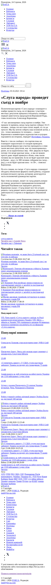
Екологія (10, 540)
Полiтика (5, 91)
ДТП (34, 476)
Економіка (11, 523)
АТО (3, 474)
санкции (12, 481)
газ (30, 481)
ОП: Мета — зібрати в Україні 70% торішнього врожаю (22, 321)
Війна (9, 528)
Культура (10, 30)
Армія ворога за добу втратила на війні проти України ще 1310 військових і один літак (25, 466)
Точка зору (11, 14)
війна (34, 479)
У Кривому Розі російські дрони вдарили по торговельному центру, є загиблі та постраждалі (22, 291)
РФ (12, 474)
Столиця (10, 21)
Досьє (9, 547)
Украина (25, 476)
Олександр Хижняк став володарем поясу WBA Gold (25, 425)
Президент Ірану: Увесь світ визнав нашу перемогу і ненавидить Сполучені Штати (24, 437)
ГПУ (25, 479)
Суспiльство (11, 28)
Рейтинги (10, 11)
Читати (4, 266)
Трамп (19, 481)
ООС (20, 479)
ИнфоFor (10, 549)
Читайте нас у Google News (13, 241)
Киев (11, 479)
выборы (12, 484)
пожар (41, 481)
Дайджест (10, 23)
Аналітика (11, 16)
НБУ (16, 479)
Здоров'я (10, 533)
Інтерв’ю (10, 18)
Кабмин (4, 479)
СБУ (22, 474)
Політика (10, 526)
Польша (4, 484)
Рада (39, 476)
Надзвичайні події (14, 545)
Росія (37, 474)
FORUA (15, 491)
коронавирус (6, 476)
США (16, 474)
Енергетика (11, 504)
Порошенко (29, 474)
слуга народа (7, 238)
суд (29, 479)
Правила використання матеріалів (16, 573)
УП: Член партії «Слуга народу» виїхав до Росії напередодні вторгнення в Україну (22, 318)
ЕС (30, 476)
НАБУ (35, 481)
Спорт (9, 530)
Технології (11, 535)
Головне (10, 9)
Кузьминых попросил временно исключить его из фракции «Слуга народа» (25, 324)
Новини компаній (14, 542)
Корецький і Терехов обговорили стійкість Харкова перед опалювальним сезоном (24, 277)
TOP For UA (11, 25)
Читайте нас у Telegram (11, 243)
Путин (25, 481)
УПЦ (8, 474)
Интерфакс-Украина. (40, 137)
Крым (44, 476)
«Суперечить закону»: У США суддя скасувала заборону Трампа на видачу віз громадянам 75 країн (24, 451)
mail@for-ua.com (8, 493)
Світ (8, 521)
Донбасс (16, 476)
